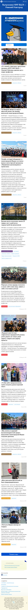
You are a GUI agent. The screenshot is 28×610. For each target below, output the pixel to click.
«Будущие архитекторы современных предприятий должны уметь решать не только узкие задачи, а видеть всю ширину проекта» (13, 336)
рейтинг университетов (6, 258)
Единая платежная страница (6, 594)
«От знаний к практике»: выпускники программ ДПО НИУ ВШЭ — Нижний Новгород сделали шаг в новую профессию (13, 69)
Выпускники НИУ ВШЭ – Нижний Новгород (14, 6)
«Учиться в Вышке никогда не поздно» (10, 526)
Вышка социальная (15, 253)
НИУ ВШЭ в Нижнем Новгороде (9, 1)
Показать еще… (14, 554)
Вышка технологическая (6, 256)
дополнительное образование (15, 306)
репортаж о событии (17, 82)
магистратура (17, 404)
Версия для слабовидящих (6, 589)
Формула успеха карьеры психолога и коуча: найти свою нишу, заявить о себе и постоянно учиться (13, 286)
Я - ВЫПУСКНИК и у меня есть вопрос (12, 19)
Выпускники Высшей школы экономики (12, 565)
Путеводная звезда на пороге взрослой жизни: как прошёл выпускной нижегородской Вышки (12, 111)
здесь (13, 601)
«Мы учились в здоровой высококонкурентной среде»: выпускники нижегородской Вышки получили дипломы (12, 433)
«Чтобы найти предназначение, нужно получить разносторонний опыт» (12, 384)
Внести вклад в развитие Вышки (11, 567)
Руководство (3, 584)
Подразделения (4, 587)
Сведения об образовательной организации (9, 586)
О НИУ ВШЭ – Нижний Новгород (7, 582)
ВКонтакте (5, 575)
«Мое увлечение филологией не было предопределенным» (11, 481)
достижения (16, 251)
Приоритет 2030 (16, 256)
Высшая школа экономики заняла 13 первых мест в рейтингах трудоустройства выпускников (13, 223)
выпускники (11, 404)
